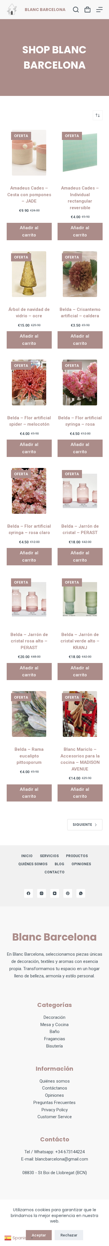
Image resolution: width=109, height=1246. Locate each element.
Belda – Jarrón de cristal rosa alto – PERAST (29, 641)
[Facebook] (28, 893)
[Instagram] (41, 893)
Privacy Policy (55, 1109)
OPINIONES (81, 864)
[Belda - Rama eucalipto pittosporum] (29, 714)
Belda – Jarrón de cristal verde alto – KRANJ (79, 641)
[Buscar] (76, 9)
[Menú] (99, 9)
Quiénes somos (32, 864)
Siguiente (82, 824)
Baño (55, 1031)
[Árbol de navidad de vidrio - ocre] (29, 274)
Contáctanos (54, 1088)
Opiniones (54, 1095)
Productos (77, 856)
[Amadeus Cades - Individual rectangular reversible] (80, 153)
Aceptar (39, 1235)
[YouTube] (54, 893)
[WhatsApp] (80, 893)
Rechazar (68, 1235)
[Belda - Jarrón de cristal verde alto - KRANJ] (80, 599)
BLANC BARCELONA (45, 9)
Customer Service (54, 1116)
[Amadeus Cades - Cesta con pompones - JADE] (29, 153)
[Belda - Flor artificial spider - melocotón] (29, 382)
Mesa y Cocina (54, 1024)
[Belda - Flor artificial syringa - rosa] (80, 382)
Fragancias (54, 1038)
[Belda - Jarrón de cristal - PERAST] (80, 491)
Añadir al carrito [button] (29, 231)
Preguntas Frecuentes (54, 1102)
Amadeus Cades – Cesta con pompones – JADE (29, 194)
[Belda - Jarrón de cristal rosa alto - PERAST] (29, 599)
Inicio (27, 856)
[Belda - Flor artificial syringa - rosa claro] (29, 491)
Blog (59, 864)
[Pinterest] (67, 893)
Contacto (54, 872)
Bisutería (54, 1046)
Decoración (54, 1017)
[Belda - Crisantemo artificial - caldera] (80, 274)
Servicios (49, 856)
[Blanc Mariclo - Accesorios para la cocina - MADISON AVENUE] (80, 714)
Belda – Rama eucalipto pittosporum (29, 756)
